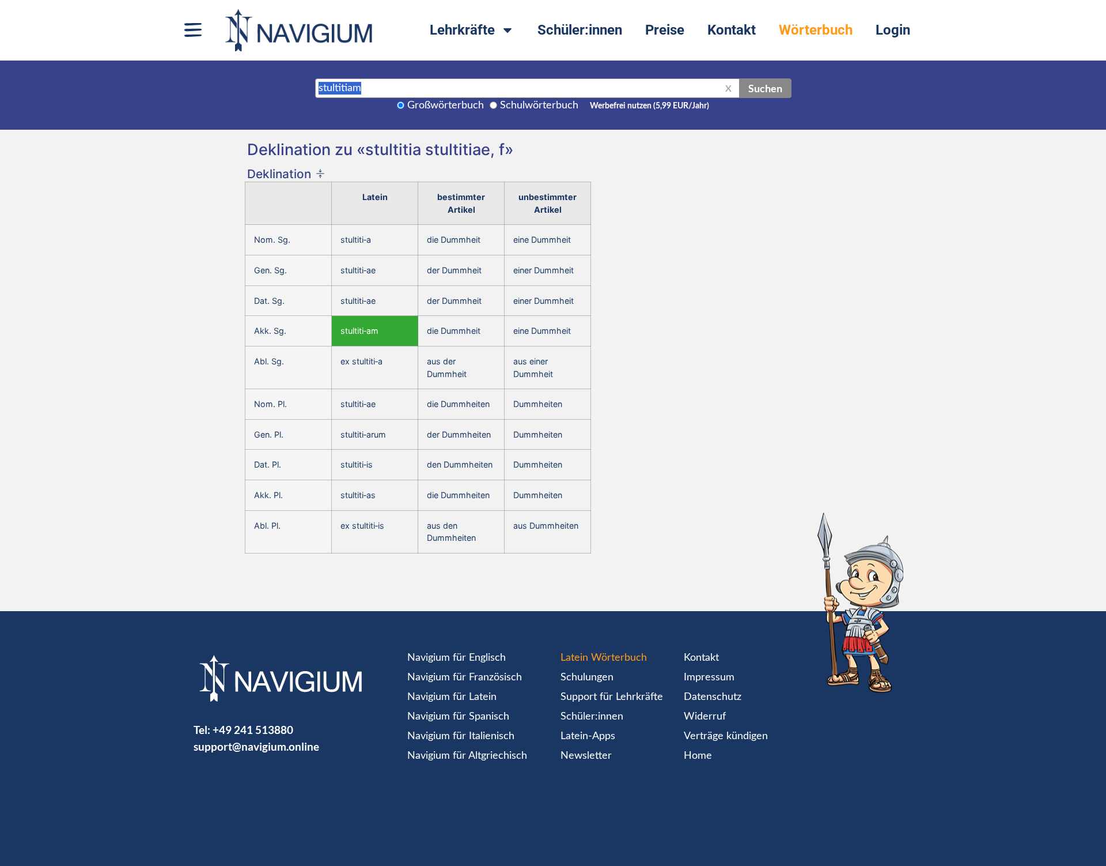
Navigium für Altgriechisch (467, 756)
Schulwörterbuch (539, 105)
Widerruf (705, 716)
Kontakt (731, 30)
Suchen (765, 88)
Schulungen (586, 677)
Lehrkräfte (462, 30)
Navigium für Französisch (464, 677)
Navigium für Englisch (456, 658)
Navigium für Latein (452, 697)
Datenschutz (712, 697)
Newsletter (586, 756)
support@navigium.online (256, 746)
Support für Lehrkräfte (611, 697)
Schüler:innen (579, 30)
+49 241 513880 (253, 729)
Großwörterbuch (445, 105)
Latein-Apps (587, 736)
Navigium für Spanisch (458, 716)
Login (893, 30)
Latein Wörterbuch (603, 658)
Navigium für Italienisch (460, 736)
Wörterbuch (816, 30)
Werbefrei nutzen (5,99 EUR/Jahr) (649, 106)
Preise (664, 30)
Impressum (709, 677)
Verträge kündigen (726, 736)
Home (698, 756)
